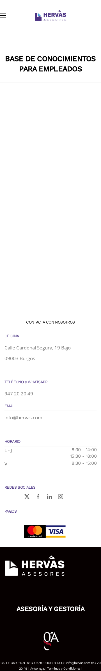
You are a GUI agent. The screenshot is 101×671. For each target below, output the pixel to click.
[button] (3, 15)
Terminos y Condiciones (64, 668)
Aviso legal (37, 668)
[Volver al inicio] (50, 15)
